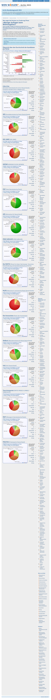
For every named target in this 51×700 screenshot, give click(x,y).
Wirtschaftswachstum (42, 583)
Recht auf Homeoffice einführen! (41, 82)
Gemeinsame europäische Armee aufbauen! (42, 268)
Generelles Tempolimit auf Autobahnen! (42, 172)
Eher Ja (32, 101)
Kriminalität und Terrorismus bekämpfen (43, 637)
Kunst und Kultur (42, 578)
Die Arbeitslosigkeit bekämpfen (42, 656)
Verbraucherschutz (42, 582)
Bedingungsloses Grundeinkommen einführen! (42, 93)
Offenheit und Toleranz (43, 598)
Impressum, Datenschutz (44, 696)
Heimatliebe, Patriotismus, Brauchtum (41, 601)
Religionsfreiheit (42, 618)
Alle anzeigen (6, 41)
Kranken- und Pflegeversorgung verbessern (42, 644)
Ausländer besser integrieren (42, 640)
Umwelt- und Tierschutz (43, 580)
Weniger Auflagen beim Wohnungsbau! (42, 160)
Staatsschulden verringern (41, 672)
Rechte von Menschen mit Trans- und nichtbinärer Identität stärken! (42, 156)
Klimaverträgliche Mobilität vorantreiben (42, 688)
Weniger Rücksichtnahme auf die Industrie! (42, 254)
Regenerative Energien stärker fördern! (42, 68)
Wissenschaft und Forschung (42, 576)
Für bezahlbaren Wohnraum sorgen (42, 653)
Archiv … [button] (41, 0)
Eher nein (32, 104)
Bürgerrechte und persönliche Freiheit (42, 591)
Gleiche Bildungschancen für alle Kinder (43, 629)
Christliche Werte (42, 613)
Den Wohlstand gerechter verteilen (42, 659)
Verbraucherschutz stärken (42, 662)
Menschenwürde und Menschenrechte (42, 588)
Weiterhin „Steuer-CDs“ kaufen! (42, 75)
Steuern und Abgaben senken (42, 665)
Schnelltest (20, 0)
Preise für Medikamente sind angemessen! (42, 237)
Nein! (33, 106)
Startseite (15, 0)
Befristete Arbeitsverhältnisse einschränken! (43, 202)
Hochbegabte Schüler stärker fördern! (42, 244)
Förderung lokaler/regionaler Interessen (42, 621)
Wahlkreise (25, 0)
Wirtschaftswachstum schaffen (42, 669)
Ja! (33, 99)
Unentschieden (31, 102)
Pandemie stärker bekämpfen (42, 685)
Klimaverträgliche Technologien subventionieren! (42, 150)
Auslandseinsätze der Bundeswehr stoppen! (42, 133)
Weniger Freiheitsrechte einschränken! (42, 272)
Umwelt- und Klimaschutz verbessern (43, 647)
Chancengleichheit (42, 611)
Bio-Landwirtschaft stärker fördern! (42, 276)
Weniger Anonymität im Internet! (42, 64)
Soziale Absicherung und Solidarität (43, 594)
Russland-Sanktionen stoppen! (41, 209)
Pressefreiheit (41, 607)
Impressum (47, 0)
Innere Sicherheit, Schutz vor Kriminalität (43, 605)
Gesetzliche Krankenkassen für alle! (42, 52)
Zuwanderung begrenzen (41, 682)
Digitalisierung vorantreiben (41, 691)
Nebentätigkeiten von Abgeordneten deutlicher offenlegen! (42, 197)
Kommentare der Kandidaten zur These (15, 82)
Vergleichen (36, 0)
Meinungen (30, 0)
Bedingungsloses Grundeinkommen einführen (42, 678)
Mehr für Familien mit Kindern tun (42, 650)
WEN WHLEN (10, 5)
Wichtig (32, 110)
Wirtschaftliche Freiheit (43, 596)
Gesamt (32, 95)
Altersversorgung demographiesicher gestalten (42, 633)
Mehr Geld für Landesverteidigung (42, 675)
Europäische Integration (43, 585)
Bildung (40, 609)
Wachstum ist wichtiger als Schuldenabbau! (42, 85)
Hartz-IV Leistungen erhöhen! (41, 108)
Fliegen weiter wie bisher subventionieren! (42, 293)
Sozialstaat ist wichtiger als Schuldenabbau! (42, 89)
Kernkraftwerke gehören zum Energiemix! (42, 100)
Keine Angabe (31, 108)
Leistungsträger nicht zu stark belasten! (42, 213)
